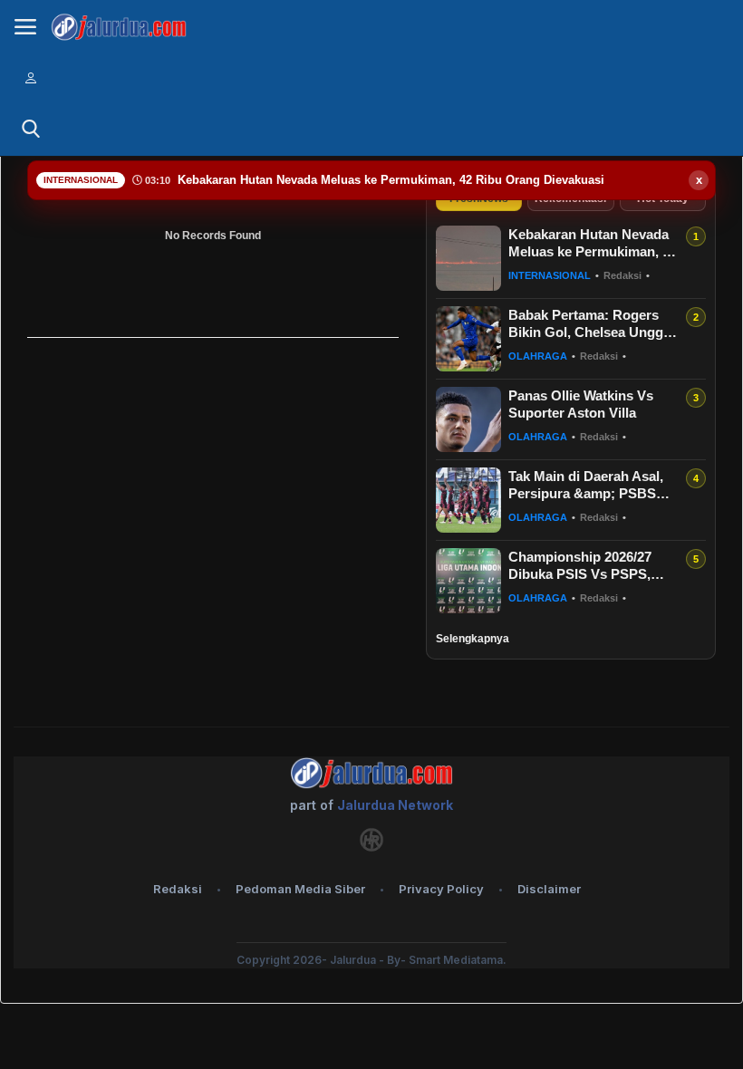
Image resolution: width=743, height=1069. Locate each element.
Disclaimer (549, 888)
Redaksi (177, 888)
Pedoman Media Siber (300, 888)
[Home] (119, 27)
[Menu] (25, 27)
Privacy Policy (441, 888)
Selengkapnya (472, 638)
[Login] (31, 78)
